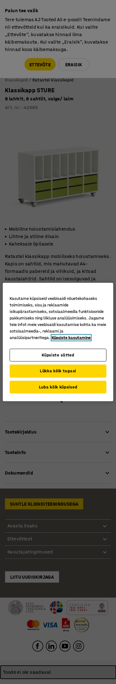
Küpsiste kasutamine (71, 337)
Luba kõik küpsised (58, 387)
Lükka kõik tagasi (58, 371)
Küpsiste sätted (58, 355)
